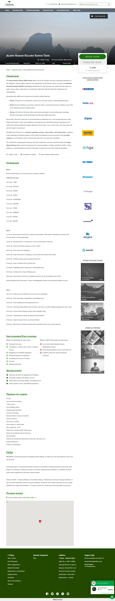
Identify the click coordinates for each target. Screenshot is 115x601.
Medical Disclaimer (13, 568)
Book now (93, 56)
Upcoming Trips (18, 10)
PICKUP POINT (67, 63)
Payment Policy (12, 574)
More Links (76, 10)
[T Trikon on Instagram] (57, 593)
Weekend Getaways (33, 10)
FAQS (53, 63)
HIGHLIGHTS (26, 63)
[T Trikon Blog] (62, 593)
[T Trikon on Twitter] (52, 593)
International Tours (63, 10)
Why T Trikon (12, 558)
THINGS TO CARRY (40, 63)
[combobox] (94, 4)
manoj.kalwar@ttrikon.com (68, 4)
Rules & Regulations (14, 564)
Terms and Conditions (14, 581)
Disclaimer (11, 577)
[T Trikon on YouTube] (68, 593)
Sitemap (10, 584)
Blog (34, 558)
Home (7, 10)
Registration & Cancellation (16, 571)
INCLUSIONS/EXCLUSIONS (13, 63)
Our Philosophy (12, 561)
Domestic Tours (48, 10)
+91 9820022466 (53, 4)
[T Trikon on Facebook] (47, 593)
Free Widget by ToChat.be (106, 593)
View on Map (30, 497)
